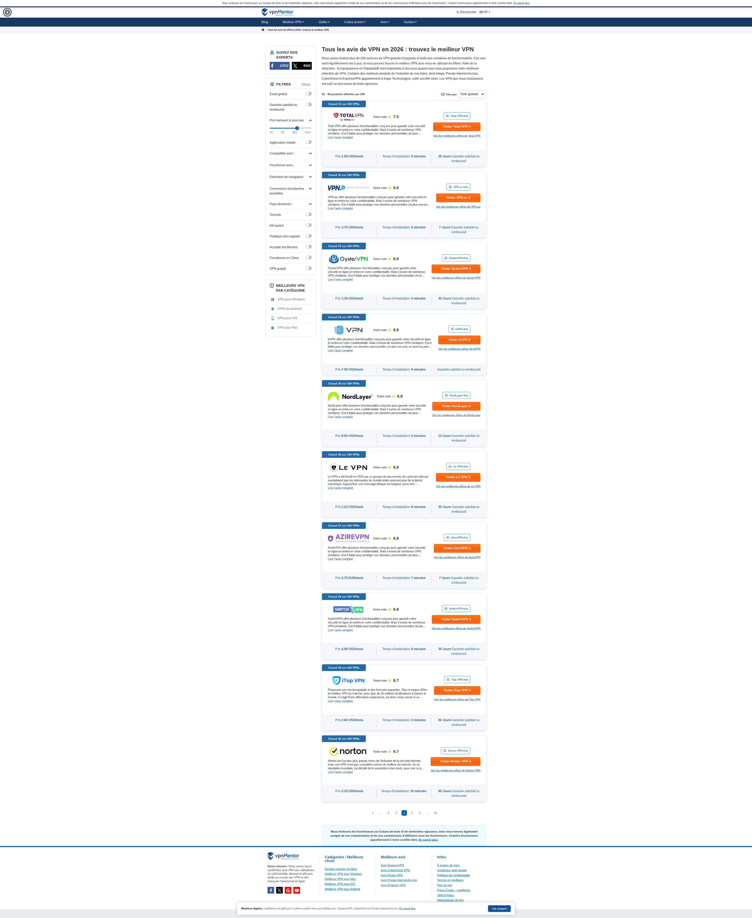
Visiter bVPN (457, 339)
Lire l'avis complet (340, 137)
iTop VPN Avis (459, 679)
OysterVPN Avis (458, 258)
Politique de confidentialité (453, 875)
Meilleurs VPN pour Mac (340, 879)
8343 (307, 65)
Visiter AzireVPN (455, 548)
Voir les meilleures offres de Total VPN (456, 135)
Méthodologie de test (450, 900)
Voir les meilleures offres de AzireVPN (457, 557)
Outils (323, 22)
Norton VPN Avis (458, 750)
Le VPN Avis (460, 466)
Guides (409, 22)
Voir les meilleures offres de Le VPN (458, 486)
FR (485, 12)
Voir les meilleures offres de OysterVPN (456, 277)
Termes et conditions (450, 880)
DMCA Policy (445, 895)
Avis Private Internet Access (399, 880)
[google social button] (288, 890)
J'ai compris (499, 908)
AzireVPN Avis (459, 537)
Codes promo (353, 22)
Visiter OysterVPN (454, 268)
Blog (265, 22)
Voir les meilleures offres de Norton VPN (455, 770)
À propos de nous (448, 865)
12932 (284, 65)
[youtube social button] (296, 890)
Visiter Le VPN (456, 477)
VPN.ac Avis (460, 186)
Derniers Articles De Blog (341, 869)
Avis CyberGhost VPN (395, 870)
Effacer (306, 84)
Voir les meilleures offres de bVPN (459, 348)
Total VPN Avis (459, 115)
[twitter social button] (279, 890)
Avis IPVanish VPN (393, 885)
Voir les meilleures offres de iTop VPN (457, 699)
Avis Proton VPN (392, 875)
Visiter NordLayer (455, 406)
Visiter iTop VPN (456, 690)
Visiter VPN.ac (456, 197)
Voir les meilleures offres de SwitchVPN (456, 628)
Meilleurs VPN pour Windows (343, 874)
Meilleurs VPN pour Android (342, 889)
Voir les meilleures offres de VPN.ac (458, 206)
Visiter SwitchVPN (454, 619)
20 (435, 812)
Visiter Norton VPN (454, 761)
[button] (7, 12)
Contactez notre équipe (452, 870)
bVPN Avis (462, 329)
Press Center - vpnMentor (453, 890)
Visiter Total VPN (455, 126)
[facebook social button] (271, 890)
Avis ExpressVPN (392, 865)
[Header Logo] (278, 12)
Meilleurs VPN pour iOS (340, 884)
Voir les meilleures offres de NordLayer (456, 415)
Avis (384, 22)
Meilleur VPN (292, 22)
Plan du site (444, 885)
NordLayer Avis (458, 395)
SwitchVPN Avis (458, 608)
